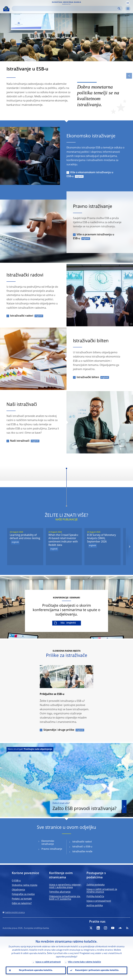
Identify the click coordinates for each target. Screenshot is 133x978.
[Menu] (128, 8)
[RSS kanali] (127, 928)
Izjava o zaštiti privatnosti (48, 962)
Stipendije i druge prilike (58, 730)
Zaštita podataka (96, 885)
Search (119, 8)
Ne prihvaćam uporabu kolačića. (36, 970)
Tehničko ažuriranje (60, 892)
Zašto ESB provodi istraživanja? (84, 806)
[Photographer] (57, 183)
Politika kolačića (95, 896)
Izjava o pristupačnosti (99, 901)
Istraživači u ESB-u (82, 847)
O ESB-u (16, 881)
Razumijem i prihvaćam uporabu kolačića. (97, 970)
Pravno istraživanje (51, 849)
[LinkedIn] (98, 928)
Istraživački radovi (21, 316)
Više (63, 623)
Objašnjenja (18, 890)
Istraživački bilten (88, 377)
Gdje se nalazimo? (22, 903)
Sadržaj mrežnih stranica (15, 912)
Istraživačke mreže (82, 851)
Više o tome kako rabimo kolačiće (84, 962)
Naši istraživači (19, 441)
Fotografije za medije (23, 894)
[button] (128, 3)
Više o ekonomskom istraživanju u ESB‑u (89, 174)
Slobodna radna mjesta (24, 885)
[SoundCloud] (120, 928)
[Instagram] (105, 928)
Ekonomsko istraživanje (47, 842)
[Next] (129, 546)
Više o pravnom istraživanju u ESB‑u (93, 236)
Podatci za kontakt (22, 899)
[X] (91, 928)
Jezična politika (95, 905)
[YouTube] (113, 928)
